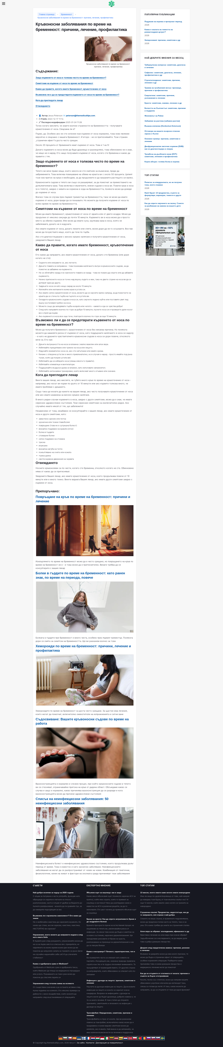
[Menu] (3, 3)
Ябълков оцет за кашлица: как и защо (104, 893)
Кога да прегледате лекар (49, 100)
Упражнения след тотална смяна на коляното (53, 983)
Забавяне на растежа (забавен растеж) (162, 121)
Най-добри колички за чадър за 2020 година (53, 893)
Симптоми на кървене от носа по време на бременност (64, 83)
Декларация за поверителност (109, 1043)
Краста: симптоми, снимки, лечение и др (163, 103)
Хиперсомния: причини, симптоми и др (162, 40)
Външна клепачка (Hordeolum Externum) (163, 126)
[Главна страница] (111, 3)
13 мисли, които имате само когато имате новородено (165, 893)
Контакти (90, 1043)
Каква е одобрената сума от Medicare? (50, 964)
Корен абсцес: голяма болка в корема (162, 162)
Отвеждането (43, 106)
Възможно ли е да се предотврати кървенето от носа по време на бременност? (77, 94)
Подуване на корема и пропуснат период (163, 21)
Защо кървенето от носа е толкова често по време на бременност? (71, 77)
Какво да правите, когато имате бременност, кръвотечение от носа (71, 89)
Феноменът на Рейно (154, 116)
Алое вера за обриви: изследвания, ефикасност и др (164, 931)
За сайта (81, 1043)
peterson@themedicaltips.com (80, 115)
